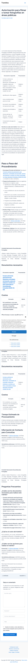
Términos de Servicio (14, 648)
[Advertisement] (14, 34)
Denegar (14, 335)
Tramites (5, 3)
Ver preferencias (14, 339)
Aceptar (14, 331)
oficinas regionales (15, 220)
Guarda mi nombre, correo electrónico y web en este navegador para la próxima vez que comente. (13, 628)
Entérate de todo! (14, 647)
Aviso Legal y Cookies (15, 342)
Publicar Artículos (14, 650)
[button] (26, 317)
